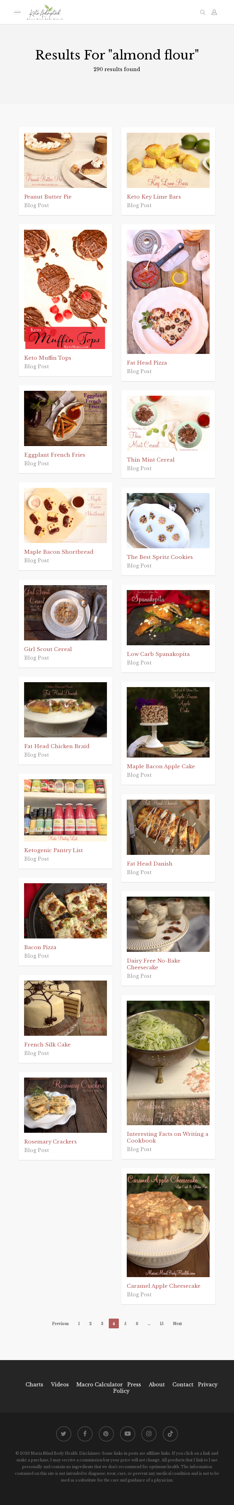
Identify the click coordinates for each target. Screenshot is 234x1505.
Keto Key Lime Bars (154, 197)
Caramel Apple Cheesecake (163, 1286)
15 (162, 1323)
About (157, 1384)
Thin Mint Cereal (151, 460)
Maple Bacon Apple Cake (161, 766)
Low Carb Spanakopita (158, 654)
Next (177, 1323)
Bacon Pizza (40, 947)
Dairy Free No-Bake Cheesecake (153, 964)
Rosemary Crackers (50, 1142)
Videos (60, 1384)
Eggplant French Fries (54, 455)
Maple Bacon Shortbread (59, 552)
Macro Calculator (99, 1384)
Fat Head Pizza (147, 363)
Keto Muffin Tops (47, 358)
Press (134, 1384)
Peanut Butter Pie (48, 197)
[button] (17, 12)
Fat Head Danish (149, 864)
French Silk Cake (47, 1045)
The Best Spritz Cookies (160, 557)
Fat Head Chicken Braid (57, 746)
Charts (34, 1384)
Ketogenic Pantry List (53, 850)
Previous (60, 1323)
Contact (182, 1384)
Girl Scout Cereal (48, 649)
